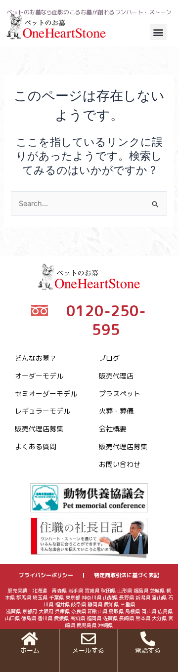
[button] (158, 32)
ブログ (109, 358)
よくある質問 (35, 446)
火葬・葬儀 (116, 411)
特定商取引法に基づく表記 (126, 575)
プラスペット (119, 393)
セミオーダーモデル (46, 393)
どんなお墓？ (35, 358)
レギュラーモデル (42, 411)
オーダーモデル (39, 375)
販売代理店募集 (39, 428)
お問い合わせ (119, 464)
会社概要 (113, 428)
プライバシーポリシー (46, 575)
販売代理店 (116, 375)
